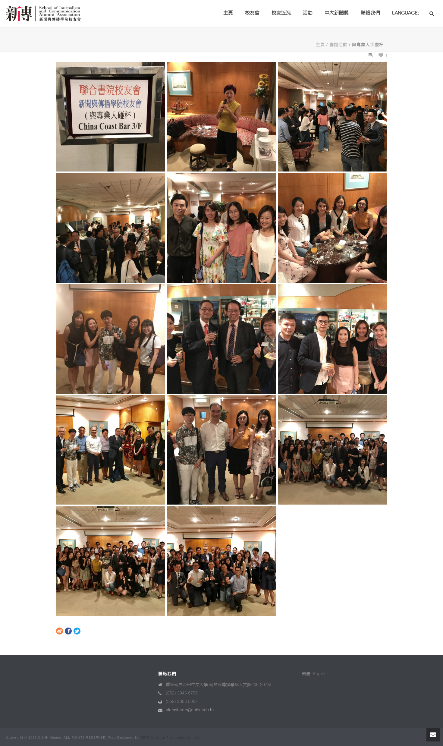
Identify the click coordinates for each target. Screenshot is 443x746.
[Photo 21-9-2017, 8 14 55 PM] (110, 561)
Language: (406, 12)
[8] (110, 228)
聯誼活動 (338, 44)
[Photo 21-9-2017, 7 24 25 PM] (110, 117)
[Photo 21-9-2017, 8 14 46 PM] (332, 450)
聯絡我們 (370, 12)
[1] (332, 228)
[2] (221, 228)
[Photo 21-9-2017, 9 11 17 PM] (110, 339)
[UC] (110, 450)
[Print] (370, 55)
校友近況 (281, 12)
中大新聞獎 (337, 12)
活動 (308, 12)
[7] (221, 339)
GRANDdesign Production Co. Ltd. (170, 737)
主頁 (228, 12)
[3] (332, 117)
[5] (221, 561)
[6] (221, 117)
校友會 (252, 12)
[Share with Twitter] (77, 631)
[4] (221, 450)
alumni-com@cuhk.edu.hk (190, 710)
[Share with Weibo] (59, 631)
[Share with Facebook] (68, 631)
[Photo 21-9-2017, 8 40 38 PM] (332, 339)
